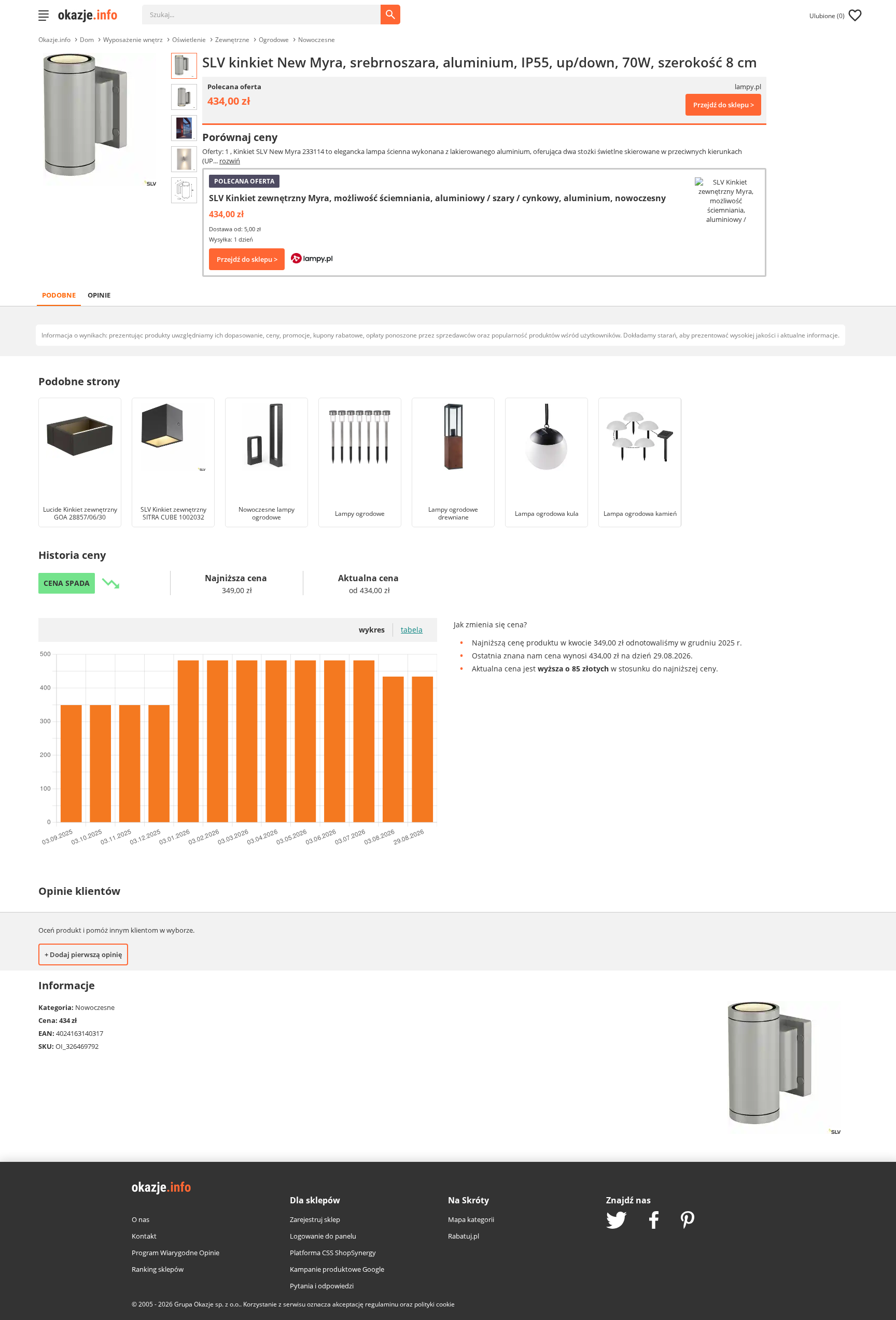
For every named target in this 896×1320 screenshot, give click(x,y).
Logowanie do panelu (323, 1236)
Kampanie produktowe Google (337, 1269)
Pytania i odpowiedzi (322, 1285)
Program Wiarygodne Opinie (175, 1252)
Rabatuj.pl (463, 1236)
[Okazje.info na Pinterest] (687, 1221)
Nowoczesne (316, 39)
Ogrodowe (274, 39)
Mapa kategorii (471, 1219)
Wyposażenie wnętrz (133, 39)
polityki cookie (434, 1304)
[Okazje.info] (91, 15)
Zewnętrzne (232, 39)
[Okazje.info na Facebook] (654, 1221)
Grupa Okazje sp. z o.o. (207, 1304)
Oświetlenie (189, 39)
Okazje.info (54, 39)
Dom (87, 39)
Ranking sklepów (158, 1269)
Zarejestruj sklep (315, 1219)
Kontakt (144, 1236)
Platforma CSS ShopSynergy (333, 1252)
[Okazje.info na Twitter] (616, 1221)
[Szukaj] (269, 9)
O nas (140, 1219)
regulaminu (381, 1304)
